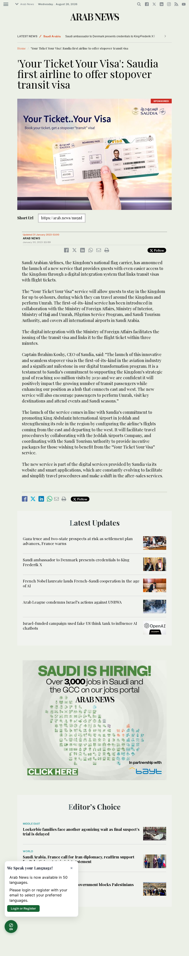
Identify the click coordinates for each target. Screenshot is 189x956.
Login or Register (23, 908)
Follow (158, 250)
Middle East (31, 823)
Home (21, 48)
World (28, 851)
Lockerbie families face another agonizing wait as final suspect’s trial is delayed (81, 831)
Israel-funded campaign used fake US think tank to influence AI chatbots (80, 625)
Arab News (27, 4)
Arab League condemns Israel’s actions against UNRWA (72, 602)
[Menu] (5, 4)
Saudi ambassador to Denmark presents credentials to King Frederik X (109, 36)
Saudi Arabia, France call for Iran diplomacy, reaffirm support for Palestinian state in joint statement (78, 859)
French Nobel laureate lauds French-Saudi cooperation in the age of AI (81, 583)
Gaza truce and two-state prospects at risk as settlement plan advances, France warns (78, 541)
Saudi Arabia (52, 36)
